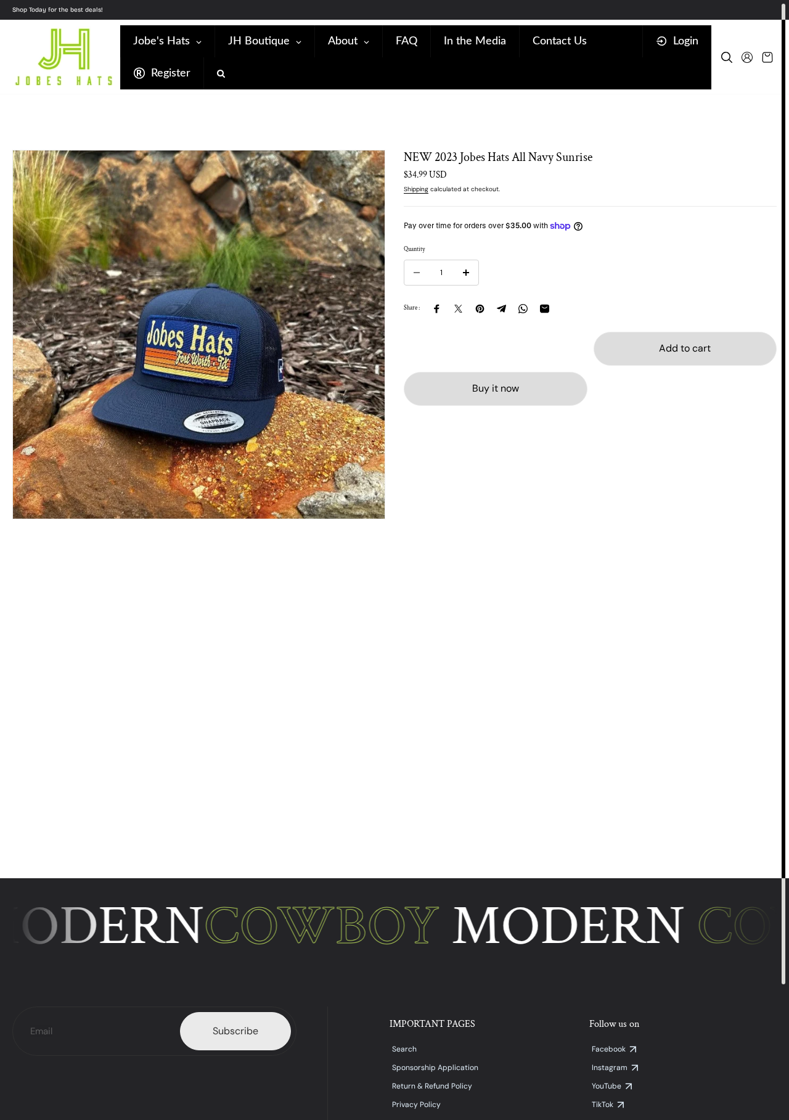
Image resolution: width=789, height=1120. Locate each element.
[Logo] (63, 57)
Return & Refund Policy (432, 1086)
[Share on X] (458, 308)
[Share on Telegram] (501, 308)
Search (404, 1049)
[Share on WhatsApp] (523, 308)
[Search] (726, 57)
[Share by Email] (544, 308)
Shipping (416, 189)
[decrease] (416, 272)
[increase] (466, 272)
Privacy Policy (416, 1105)
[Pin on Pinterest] (480, 308)
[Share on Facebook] (437, 308)
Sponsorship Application (435, 1068)
